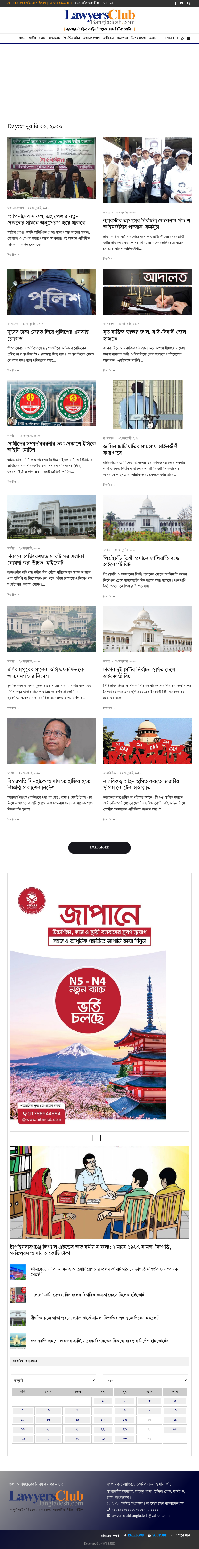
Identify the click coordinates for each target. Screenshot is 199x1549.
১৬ (125, 1420)
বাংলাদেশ (12, 324)
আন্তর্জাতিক (109, 773)
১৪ (77, 1420)
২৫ (175, 1429)
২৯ (103, 1439)
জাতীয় (32, 38)
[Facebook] (175, 3)
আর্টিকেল (108, 38)
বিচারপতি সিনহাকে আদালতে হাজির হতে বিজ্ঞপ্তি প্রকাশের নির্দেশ (48, 785)
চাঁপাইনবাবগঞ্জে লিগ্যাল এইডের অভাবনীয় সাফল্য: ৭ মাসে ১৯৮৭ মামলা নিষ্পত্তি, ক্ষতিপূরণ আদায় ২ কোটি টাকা (90, 1250)
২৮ (77, 1439)
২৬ (23, 1439)
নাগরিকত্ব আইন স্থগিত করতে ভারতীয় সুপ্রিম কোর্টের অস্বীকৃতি (141, 785)
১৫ (103, 1420)
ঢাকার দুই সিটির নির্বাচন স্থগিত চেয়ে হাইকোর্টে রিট (139, 673)
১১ (175, 1410)
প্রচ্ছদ (22, 38)
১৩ (48, 1420)
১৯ (23, 1429)
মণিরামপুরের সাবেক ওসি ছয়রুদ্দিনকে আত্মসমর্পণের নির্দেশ (45, 673)
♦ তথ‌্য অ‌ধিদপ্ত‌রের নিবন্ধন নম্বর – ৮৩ (94, 3)
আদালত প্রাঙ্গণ (91, 38)
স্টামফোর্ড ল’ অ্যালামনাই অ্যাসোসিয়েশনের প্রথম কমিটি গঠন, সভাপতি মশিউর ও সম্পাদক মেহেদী (104, 1272)
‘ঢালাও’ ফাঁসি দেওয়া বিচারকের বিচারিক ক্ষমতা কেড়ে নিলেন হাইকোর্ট (87, 1295)
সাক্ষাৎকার (54, 38)
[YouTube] (181, 3)
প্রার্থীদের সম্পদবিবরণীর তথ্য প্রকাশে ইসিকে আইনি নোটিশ (51, 447)
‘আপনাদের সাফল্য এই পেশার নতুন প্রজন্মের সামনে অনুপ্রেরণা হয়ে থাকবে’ (46, 220)
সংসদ (42, 38)
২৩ (125, 1429)
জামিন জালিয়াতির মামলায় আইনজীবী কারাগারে (141, 450)
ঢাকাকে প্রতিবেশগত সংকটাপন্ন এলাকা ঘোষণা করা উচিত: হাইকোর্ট (45, 560)
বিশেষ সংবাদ (138, 38)
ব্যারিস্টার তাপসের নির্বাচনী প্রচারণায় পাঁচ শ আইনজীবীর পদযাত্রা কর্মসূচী (146, 224)
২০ (48, 1429)
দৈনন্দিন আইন (72, 38)
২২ (103, 1429)
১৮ (175, 1420)
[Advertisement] (99, 80)
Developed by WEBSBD (99, 1543)
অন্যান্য (153, 38)
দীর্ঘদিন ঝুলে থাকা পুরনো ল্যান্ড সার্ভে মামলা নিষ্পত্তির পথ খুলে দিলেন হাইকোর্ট (95, 1318)
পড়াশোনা (122, 38)
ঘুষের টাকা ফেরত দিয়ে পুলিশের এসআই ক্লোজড (48, 335)
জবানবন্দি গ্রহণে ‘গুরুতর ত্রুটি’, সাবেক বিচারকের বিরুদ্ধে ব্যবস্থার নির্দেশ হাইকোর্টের (99, 1341)
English (171, 38)
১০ (149, 1410)
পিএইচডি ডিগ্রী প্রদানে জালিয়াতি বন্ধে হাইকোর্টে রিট (141, 561)
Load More (99, 847)
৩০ (125, 1439)
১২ (23, 1420)
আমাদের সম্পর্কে (110, 1536)
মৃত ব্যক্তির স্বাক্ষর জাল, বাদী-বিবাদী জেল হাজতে (144, 335)
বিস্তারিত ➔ (13, 255)
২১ (77, 1429)
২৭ (48, 1439)
